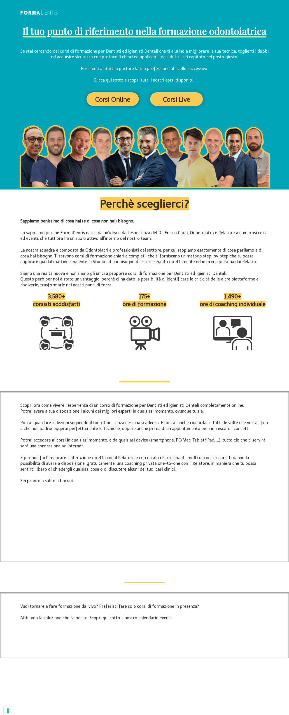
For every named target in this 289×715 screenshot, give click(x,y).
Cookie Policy (165, 677)
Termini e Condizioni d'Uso (119, 677)
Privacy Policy (146, 677)
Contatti (181, 677)
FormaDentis (157, 684)
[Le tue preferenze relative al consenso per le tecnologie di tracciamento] (8, 710)
